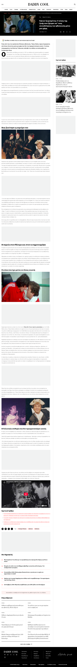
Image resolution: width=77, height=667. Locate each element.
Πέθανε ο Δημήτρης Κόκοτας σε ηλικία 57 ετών (12, 616)
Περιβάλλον (36, 655)
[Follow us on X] (14, 655)
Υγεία (61, 9)
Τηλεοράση (24, 651)
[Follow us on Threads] (17, 655)
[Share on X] (70, 32)
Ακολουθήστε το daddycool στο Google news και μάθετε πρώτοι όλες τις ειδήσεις (26, 592)
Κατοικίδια (48, 655)
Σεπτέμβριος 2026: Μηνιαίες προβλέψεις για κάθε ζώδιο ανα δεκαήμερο (24, 584)
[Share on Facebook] (67, 32)
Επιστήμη (36, 651)
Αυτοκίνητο (36, 657)
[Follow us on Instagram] (5, 657)
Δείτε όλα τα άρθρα (25, 644)
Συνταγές (24, 653)
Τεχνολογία (24, 657)
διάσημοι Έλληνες (22, 528)
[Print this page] (61, 32)
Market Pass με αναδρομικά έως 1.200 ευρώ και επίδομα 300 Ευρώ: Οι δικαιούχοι (12, 636)
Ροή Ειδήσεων (25, 655)
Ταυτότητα (24, 664)
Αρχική (5, 13)
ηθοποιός (37, 528)
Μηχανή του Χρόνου (15, 13)
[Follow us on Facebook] (11, 655)
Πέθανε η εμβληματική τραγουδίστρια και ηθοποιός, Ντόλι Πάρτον (12, 606)
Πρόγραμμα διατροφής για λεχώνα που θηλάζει (39, 616)
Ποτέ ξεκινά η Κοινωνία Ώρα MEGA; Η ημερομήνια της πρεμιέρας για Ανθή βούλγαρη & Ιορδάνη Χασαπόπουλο (39, 636)
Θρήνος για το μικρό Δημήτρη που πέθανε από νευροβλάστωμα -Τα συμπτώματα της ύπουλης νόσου (26, 579)
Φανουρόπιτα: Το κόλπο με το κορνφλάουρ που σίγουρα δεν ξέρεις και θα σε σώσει (25, 560)
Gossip (6, 9)
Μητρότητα (48, 651)
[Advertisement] (27, 70)
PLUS (57, 78)
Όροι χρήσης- (42, 664)
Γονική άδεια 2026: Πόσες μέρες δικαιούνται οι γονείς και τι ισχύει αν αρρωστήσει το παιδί (23, 573)
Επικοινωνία (33, 664)
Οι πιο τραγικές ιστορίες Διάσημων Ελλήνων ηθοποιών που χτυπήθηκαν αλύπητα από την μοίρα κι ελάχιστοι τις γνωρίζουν (64, 110)
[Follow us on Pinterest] (5, 655)
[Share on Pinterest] (64, 32)
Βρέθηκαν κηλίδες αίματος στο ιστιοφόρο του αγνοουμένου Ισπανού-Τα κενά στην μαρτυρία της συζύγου (39, 627)
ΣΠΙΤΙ (43, 9)
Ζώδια (38, 9)
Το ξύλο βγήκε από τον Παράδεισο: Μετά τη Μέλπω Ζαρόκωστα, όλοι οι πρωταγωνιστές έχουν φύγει (64, 83)
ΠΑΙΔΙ (66, 9)
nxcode (65, 664)
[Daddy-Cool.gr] (38, 4)
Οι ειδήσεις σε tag (52, 664)
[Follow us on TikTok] (8, 655)
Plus (11, 9)
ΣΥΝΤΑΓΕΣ (48, 9)
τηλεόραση (55, 9)
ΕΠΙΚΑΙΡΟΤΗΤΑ (32, 9)
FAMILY (70, 9)
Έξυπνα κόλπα (23, 9)
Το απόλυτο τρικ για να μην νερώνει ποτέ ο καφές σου (38, 606)
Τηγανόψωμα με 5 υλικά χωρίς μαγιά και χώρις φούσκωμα (12, 626)
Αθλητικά (48, 653)
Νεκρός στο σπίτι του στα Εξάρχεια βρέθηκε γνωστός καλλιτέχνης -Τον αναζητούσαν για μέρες (24, 566)
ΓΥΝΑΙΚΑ (16, 9)
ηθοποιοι (31, 528)
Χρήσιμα (36, 653)
